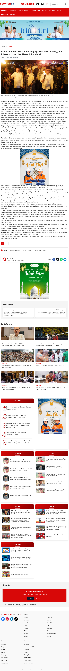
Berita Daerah (24, 10)
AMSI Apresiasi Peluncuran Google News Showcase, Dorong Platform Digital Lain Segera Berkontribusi (21, 550)
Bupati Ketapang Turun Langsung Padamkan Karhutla (16, 434)
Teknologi (49, 617)
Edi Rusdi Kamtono (27, 250)
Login (30, 598)
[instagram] (7, 619)
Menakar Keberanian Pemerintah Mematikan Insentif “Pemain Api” (16, 416)
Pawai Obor (38, 250)
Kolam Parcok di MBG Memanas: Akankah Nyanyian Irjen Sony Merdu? (20, 487)
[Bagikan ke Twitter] (57, 259)
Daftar (38, 598)
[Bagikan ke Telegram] (64, 259)
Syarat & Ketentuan (29, 663)
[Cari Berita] (65, 4)
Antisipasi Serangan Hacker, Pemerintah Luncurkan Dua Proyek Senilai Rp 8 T (21, 558)
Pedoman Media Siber (29, 647)
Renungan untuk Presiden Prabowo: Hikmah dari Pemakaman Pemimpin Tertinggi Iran (21, 460)
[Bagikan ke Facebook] (53, 259)
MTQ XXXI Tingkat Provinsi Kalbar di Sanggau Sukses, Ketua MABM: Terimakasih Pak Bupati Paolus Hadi (20, 520)
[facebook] (3, 619)
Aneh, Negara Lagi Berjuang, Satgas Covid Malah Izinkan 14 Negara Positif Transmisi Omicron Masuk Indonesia (56, 528)
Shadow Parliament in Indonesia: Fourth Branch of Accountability (55, 474)
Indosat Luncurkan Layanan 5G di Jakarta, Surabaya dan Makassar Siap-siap (21, 573)
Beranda (4, 10)
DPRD (44, 10)
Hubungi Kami (27, 660)
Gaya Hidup (50, 623)
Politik (59, 10)
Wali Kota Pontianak (15, 250)
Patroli (48, 631)
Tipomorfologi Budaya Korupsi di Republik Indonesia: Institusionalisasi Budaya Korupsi (56, 490)
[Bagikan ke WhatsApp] (61, 259)
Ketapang (3, 655)
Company (26, 644)
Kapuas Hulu (4, 657)
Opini (48, 625)
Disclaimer (26, 649)
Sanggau (3, 647)
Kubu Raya (4, 660)
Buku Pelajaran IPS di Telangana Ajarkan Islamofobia (56, 535)
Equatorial (49, 628)
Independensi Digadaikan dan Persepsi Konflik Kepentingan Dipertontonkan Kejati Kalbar (18, 443)
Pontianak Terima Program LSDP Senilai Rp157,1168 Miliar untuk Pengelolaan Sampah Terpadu (18, 425)
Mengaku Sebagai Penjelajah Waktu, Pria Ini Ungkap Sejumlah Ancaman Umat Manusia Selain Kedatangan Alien (21, 566)
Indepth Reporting (51, 633)
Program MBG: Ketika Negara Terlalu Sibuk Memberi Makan (21, 496)
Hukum (52, 10)
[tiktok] (16, 619)
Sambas (3, 652)
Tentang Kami (27, 657)
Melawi (3, 649)
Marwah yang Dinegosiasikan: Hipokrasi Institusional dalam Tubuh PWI (55, 482)
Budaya (49, 636)
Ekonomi (4, 14)
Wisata (12, 14)
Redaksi (26, 652)
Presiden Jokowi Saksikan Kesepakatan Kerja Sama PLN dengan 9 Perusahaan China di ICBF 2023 (55, 520)
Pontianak (3, 644)
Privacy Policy (27, 655)
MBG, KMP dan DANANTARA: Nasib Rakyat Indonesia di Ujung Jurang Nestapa (20, 478)
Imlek (44, 250)
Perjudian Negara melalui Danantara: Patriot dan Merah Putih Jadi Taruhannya (21, 469)
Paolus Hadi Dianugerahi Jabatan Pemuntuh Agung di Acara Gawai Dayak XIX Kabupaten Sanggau (21, 535)
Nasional (13, 10)
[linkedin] (11, 619)
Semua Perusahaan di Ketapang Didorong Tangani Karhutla (18, 408)
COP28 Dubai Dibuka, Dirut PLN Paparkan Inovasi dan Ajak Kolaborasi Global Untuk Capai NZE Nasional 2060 (56, 512)
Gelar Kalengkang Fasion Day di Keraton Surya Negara (21, 527)
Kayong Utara (4, 663)
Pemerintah (35, 10)
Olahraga (49, 620)
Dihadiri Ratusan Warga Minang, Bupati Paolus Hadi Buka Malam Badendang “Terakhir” (20, 512)
